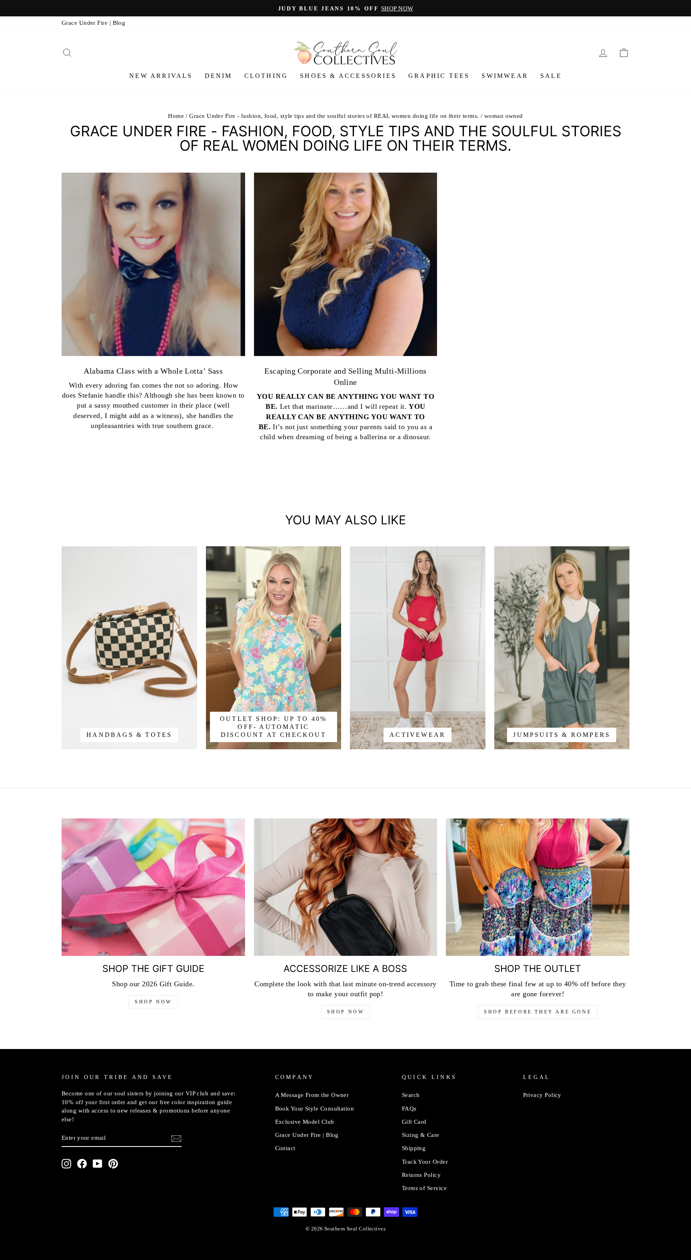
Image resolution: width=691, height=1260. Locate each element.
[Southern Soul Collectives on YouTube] (97, 1163)
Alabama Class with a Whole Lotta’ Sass (153, 370)
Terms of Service (424, 1187)
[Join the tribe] (176, 1138)
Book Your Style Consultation (314, 1108)
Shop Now (153, 1002)
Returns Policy (421, 1174)
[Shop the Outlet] (537, 887)
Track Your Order (425, 1161)
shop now (345, 1012)
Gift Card (414, 1121)
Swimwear (504, 75)
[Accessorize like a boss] (345, 887)
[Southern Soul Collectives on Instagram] (66, 1163)
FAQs (409, 1108)
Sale (551, 75)
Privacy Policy (542, 1094)
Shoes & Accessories (348, 75)
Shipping (414, 1148)
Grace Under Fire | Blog (93, 22)
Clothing (266, 75)
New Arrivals (160, 75)
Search (411, 1094)
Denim (218, 75)
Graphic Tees (438, 75)
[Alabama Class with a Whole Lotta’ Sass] (153, 264)
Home (176, 115)
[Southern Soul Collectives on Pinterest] (113, 1163)
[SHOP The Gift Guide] (153, 887)
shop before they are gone (537, 1012)
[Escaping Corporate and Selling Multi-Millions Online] (345, 264)
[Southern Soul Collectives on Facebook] (82, 1163)
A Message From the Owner (312, 1094)
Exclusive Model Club (304, 1121)
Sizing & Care (420, 1134)
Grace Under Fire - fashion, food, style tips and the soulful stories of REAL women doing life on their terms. (334, 115)
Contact (285, 1148)
